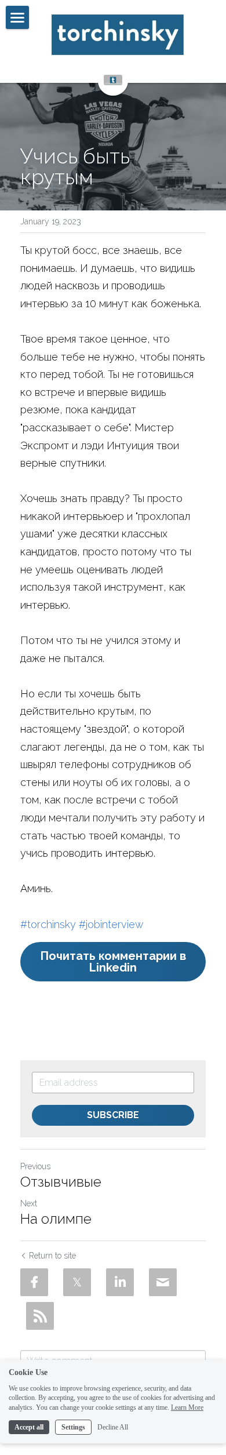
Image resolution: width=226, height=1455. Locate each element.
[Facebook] (34, 1282)
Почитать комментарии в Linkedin (113, 961)
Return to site (52, 1255)
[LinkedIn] (120, 1282)
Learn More (187, 1407)
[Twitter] (77, 1282)
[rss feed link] (40, 1316)
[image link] (117, 35)
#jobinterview (111, 924)
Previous (35, 1166)
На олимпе (56, 1218)
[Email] (163, 1282)
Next (28, 1203)
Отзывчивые (60, 1181)
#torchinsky (48, 924)
